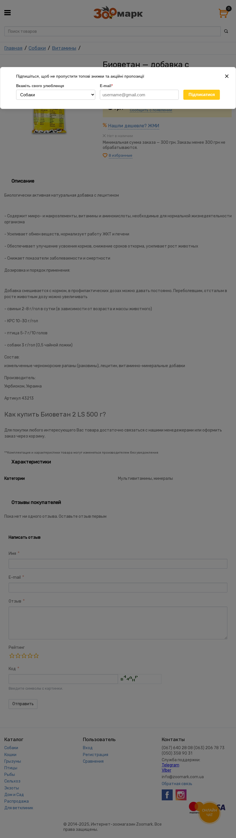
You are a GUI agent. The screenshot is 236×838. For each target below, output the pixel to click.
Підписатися (202, 94)
